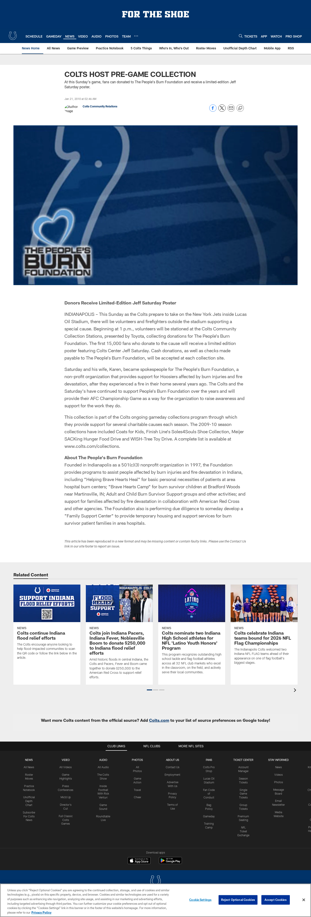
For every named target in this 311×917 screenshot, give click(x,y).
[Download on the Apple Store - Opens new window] (139, 861)
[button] (149, 690)
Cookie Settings (200, 900)
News (29, 759)
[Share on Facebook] (213, 110)
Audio (103, 759)
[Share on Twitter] (222, 110)
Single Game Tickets (243, 793)
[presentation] (296, 690)
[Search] (240, 36)
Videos (278, 774)
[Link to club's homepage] (12, 35)
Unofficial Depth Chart (29, 800)
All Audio (103, 767)
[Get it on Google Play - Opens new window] (170, 862)
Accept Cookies (276, 900)
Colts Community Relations (100, 106)
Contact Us (172, 767)
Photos (137, 759)
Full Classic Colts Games (66, 819)
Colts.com (159, 720)
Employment (172, 774)
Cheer (137, 797)
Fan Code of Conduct (209, 793)
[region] (155, 900)
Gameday (209, 816)
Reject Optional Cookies (238, 900)
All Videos (65, 767)
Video (66, 759)
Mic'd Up (66, 797)
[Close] (304, 900)
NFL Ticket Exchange (243, 831)
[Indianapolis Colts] (155, 881)
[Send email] (231, 110)
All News (29, 767)
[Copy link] (240, 108)
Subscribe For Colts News (29, 816)
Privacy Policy (41, 912)
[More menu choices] (136, 36)
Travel (137, 789)
